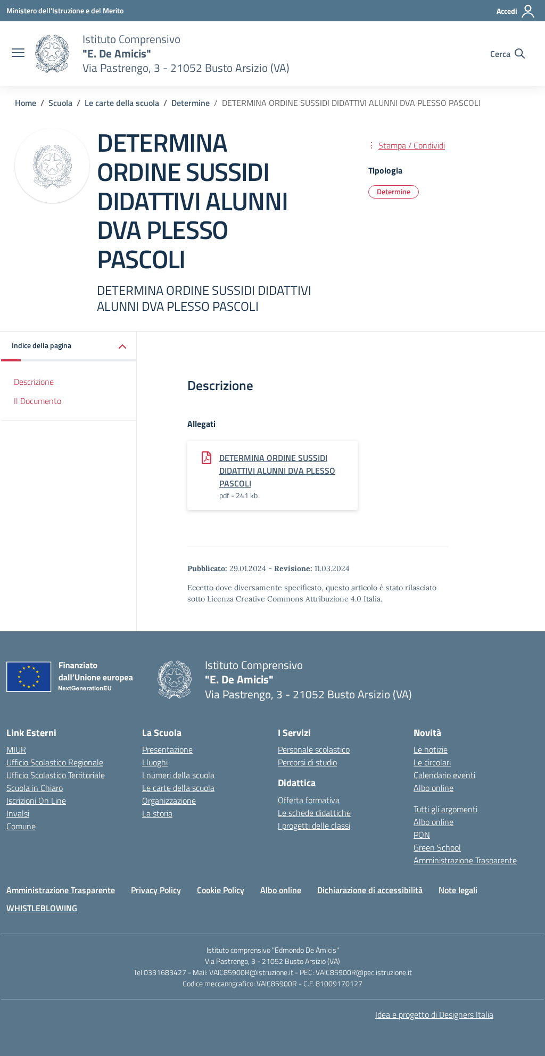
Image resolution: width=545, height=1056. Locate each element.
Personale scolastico (314, 749)
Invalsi (17, 813)
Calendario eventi (444, 775)
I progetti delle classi (314, 825)
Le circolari (432, 762)
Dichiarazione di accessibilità (370, 890)
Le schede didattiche (314, 812)
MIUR (16, 749)
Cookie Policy (220, 890)
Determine (393, 191)
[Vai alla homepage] (52, 54)
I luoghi (155, 762)
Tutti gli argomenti (445, 809)
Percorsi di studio (307, 762)
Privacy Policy (156, 890)
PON (422, 834)
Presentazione (167, 749)
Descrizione (34, 381)
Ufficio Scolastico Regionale (54, 762)
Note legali (458, 890)
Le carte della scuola (178, 787)
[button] (69, 346)
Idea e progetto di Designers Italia (434, 1014)
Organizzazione (169, 800)
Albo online (433, 787)
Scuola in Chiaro (34, 787)
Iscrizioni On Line (36, 800)
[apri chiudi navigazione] (18, 53)
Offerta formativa (309, 800)
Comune (21, 826)
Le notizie (431, 749)
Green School (437, 847)
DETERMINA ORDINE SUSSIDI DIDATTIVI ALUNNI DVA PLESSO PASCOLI (277, 470)
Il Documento (37, 400)
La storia (157, 813)
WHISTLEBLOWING (41, 908)
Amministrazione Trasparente (465, 860)
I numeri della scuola (178, 775)
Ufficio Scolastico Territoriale (55, 775)
